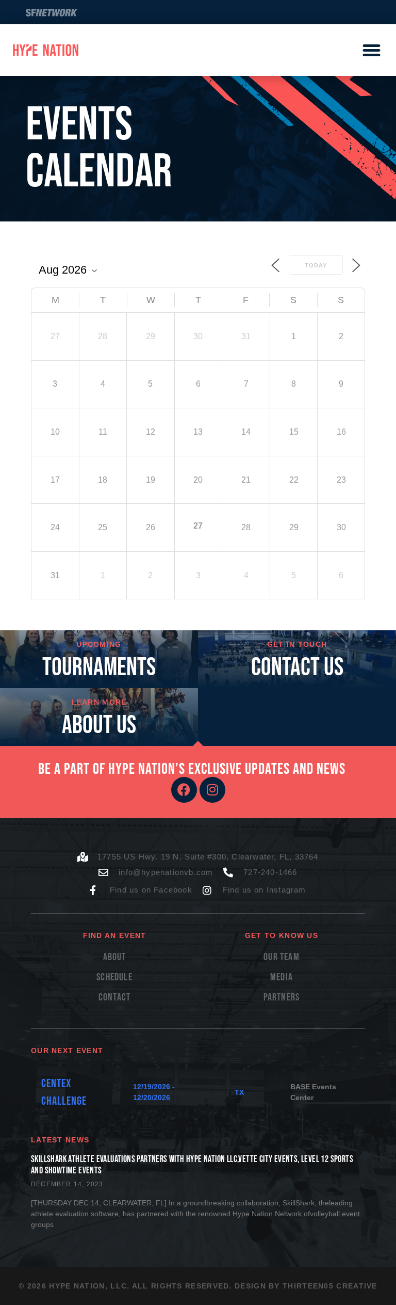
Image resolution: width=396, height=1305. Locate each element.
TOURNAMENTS (99, 667)
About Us (99, 725)
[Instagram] (212, 790)
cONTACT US (297, 667)
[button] (371, 50)
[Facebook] (184, 790)
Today (316, 265)
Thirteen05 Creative (330, 1286)
